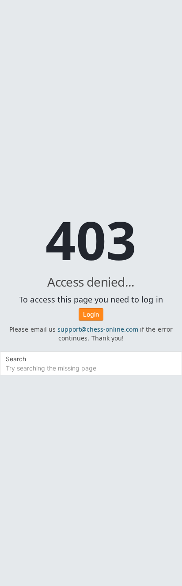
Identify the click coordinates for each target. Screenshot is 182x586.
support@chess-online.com (98, 329)
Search (16, 359)
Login (91, 314)
